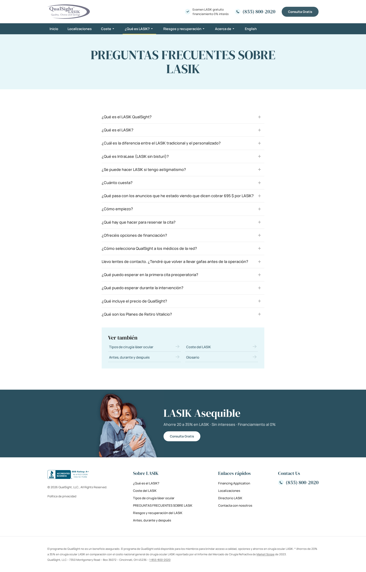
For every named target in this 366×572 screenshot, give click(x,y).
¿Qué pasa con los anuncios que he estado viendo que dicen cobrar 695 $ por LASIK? (178, 195)
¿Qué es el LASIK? (117, 129)
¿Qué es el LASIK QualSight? (127, 116)
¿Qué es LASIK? (137, 28)
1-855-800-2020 (160, 560)
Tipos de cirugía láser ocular (131, 347)
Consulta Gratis (300, 12)
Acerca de (223, 28)
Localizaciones (80, 28)
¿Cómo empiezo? (117, 208)
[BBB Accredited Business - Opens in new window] (77, 474)
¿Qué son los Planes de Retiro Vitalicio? (137, 314)
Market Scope (265, 554)
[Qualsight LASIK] (68, 11)
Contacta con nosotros (235, 505)
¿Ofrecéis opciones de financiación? (134, 235)
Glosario (192, 357)
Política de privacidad (61, 496)
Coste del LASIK (198, 347)
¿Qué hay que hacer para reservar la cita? (139, 222)
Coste (106, 28)
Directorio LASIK (230, 498)
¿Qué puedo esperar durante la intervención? (142, 287)
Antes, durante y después (129, 357)
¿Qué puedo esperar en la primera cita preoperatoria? (150, 274)
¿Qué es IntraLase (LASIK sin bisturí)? (135, 156)
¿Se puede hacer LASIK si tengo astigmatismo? (144, 169)
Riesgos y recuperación (182, 28)
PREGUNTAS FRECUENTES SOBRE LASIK (162, 505)
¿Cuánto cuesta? (117, 182)
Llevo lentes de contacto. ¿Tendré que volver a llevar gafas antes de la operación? (175, 261)
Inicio (54, 28)
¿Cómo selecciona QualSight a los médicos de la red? (149, 248)
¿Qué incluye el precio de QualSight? (134, 301)
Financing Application (234, 483)
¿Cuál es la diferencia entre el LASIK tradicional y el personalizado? (161, 143)
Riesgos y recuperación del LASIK (157, 513)
